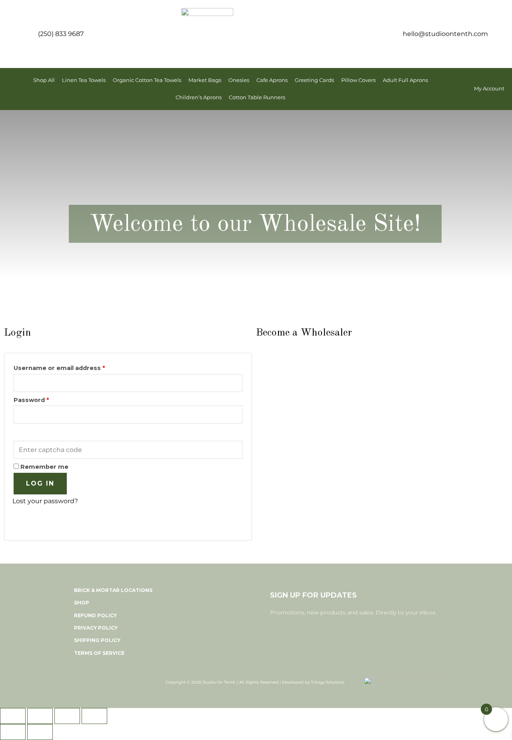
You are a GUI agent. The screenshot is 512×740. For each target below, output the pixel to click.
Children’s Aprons (199, 97)
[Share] (67, 716)
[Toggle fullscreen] (40, 716)
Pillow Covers (358, 80)
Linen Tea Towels (84, 80)
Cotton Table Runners (257, 97)
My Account (489, 89)
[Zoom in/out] (13, 716)
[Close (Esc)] (94, 716)
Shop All (44, 80)
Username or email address (73, 367)
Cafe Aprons (272, 80)
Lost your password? (45, 501)
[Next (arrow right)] (40, 732)
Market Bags (204, 80)
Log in (40, 483)
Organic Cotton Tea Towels (147, 80)
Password (45, 399)
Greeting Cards (314, 80)
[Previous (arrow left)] (13, 732)
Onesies (238, 80)
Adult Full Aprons (405, 80)
